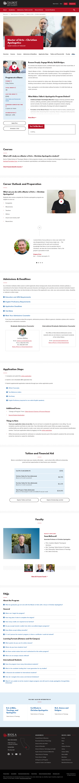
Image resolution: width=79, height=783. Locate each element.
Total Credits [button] (10, 87)
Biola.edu (5, 14)
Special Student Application (16, 415)
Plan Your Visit (11, 749)
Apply (65, 3)
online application (26, 376)
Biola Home (55, 3)
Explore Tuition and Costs (24, 500)
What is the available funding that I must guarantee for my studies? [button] (26, 668)
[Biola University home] (17, 735)
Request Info (72, 3)
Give (61, 3)
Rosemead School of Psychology (43, 741)
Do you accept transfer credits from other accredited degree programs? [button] (27, 626)
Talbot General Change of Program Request (37, 411)
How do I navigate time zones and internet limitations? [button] (22, 677)
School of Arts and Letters (41, 743)
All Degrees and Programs (41, 760)
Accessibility (13, 773)
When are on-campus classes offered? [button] (17, 655)
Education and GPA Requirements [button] (18, 297)
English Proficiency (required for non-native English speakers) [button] (26, 400)
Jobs (63, 743)
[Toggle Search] (74, 9)
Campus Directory (66, 746)
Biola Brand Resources (67, 762)
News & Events (39, 10)
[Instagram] (20, 754)
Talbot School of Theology (17, 14)
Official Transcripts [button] (13, 388)
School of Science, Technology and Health (45, 749)
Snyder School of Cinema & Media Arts (44, 751)
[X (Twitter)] (12, 754)
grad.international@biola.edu (60, 340)
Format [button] (8, 81)
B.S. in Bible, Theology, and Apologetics (12, 710)
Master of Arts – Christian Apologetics (35, 14)
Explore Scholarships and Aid (55, 500)
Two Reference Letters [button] (14, 392)
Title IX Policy (34, 773)
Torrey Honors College (40, 757)
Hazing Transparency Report (45, 773)
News (63, 741)
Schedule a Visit (14, 128)
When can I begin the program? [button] (15, 613)
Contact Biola (11, 747)
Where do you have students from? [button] (16, 647)
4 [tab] (42, 263)
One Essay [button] (11, 396)
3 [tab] (40, 263)
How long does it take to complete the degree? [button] (19, 617)
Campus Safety (65, 751)
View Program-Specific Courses (12, 167)
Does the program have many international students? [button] (21, 664)
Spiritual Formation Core (10, 161)
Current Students (50, 10)
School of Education (40, 746)
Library (63, 749)
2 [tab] (39, 263)
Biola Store (64, 757)
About (5, 10)
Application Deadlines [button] (13, 306)
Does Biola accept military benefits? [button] (16, 630)
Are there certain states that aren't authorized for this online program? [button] (27, 651)
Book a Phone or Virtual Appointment (22, 347)
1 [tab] (37, 263)
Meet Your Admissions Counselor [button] (17, 316)
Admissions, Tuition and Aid (25, 10)
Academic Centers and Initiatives (43, 762)
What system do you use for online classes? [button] (18, 643)
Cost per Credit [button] (11, 94)
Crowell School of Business (41, 738)
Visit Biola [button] (9, 311)
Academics (12, 10)
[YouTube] (16, 754)
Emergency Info (56, 773)
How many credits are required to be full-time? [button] (19, 622)
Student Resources (66, 760)
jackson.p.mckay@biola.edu (24, 341)
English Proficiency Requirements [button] (17, 302)
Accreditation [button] (10, 112)
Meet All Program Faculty (38, 576)
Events (63, 738)
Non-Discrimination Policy (23, 773)
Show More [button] (31, 117)
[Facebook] (9, 754)
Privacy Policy (6, 773)
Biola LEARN (65, 754)
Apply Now (15, 123)
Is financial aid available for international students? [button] (21, 672)
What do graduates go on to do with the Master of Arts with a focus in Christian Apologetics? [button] (34, 605)
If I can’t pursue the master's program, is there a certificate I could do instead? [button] (29, 634)
